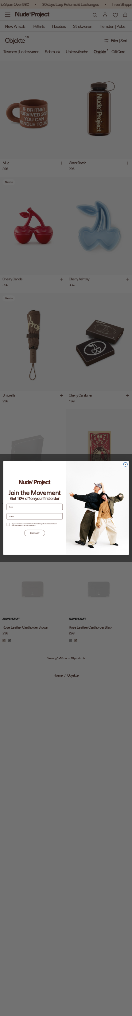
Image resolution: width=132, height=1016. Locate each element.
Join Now (34, 532)
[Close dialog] (125, 464)
